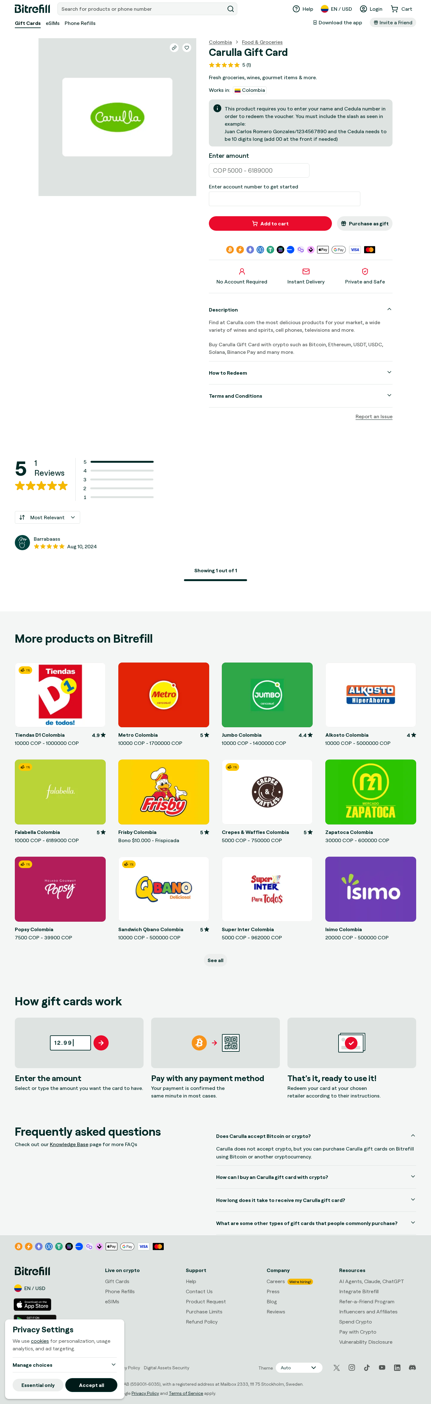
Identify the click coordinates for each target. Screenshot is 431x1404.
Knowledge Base (69, 1144)
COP (219, 170)
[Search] (230, 9)
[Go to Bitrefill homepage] (32, 8)
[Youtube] (382, 1368)
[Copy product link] (174, 47)
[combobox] (142, 9)
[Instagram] (352, 1368)
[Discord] (412, 1368)
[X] (336, 1368)
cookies (40, 1341)
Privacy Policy (145, 1393)
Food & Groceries (262, 42)
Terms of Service (186, 1393)
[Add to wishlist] (186, 47)
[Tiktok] (367, 1368)
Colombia (220, 42)
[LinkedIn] (397, 1368)
